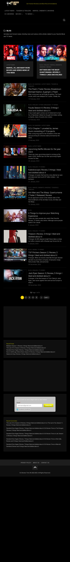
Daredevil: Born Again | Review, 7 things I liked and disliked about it (25, 350)
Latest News (9, 11)
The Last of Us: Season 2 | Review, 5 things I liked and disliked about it (26, 348)
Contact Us (45, 463)
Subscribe (48, 405)
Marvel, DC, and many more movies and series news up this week (18, 70)
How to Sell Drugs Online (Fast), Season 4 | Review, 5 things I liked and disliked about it (30, 352)
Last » (46, 297)
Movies (18, 14)
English (46, 65)
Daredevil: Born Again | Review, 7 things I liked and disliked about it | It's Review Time (30, 428)
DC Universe (9, 14)
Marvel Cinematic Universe (43, 11)
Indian (35, 249)
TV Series (28, 14)
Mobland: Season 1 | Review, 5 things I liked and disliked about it (24, 346)
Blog (41, 65)
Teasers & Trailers (23, 11)
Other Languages (45, 105)
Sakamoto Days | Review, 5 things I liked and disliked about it (23, 354)
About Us (36, 463)
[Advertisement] (35, 322)
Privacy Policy (26, 463)
